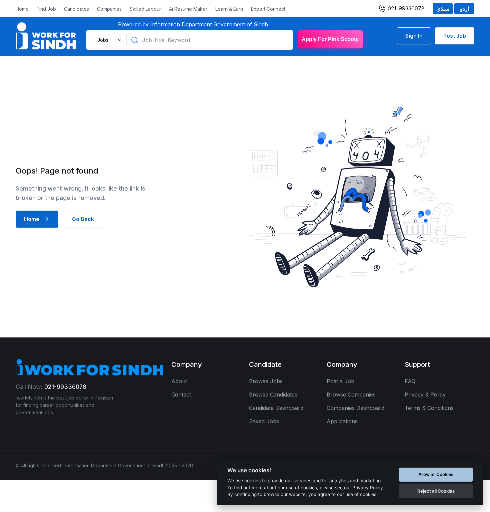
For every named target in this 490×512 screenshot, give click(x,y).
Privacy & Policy (425, 394)
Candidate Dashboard (276, 408)
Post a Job (340, 381)
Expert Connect (268, 9)
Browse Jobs (266, 381)
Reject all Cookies (436, 491)
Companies (109, 9)
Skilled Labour (145, 9)
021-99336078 (405, 8)
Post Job (454, 35)
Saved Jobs (264, 421)
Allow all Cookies (435, 474)
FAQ (410, 381)
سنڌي (442, 8)
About (179, 381)
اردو (464, 8)
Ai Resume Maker (188, 9)
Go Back (83, 219)
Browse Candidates (273, 394)
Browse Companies (351, 394)
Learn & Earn (229, 9)
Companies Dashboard (355, 408)
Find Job (46, 9)
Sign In (414, 35)
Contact (181, 394)
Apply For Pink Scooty (330, 39)
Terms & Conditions (429, 408)
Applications (342, 421)
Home (22, 9)
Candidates (76, 9)
